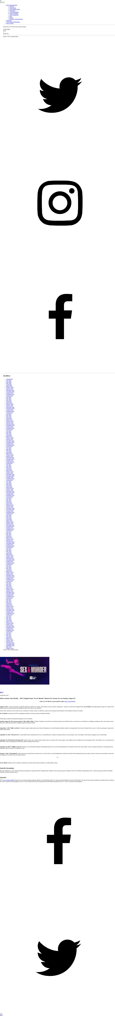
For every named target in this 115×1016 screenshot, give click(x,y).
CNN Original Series (14, 9)
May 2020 (8, 484)
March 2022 (9, 453)
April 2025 (9, 401)
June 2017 (8, 533)
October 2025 (9, 393)
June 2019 (8, 499)
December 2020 (10, 474)
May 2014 (8, 585)
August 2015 (9, 564)
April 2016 (9, 553)
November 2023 (10, 425)
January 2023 (9, 439)
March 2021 (9, 470)
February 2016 (10, 555)
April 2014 (9, 586)
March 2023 (9, 436)
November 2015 (10, 560)
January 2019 (9, 506)
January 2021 (9, 473)
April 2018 (9, 519)
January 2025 (9, 405)
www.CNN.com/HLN (9, 780)
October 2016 (9, 544)
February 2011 (9, 640)
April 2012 (9, 620)
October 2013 (9, 595)
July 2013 (8, 599)
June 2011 (8, 634)
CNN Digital (12, 8)
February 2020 (10, 488)
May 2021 (8, 467)
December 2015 (10, 558)
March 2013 (9, 605)
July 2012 (8, 616)
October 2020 (9, 477)
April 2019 (9, 502)
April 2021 (9, 469)
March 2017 (9, 537)
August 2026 (9, 379)
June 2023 (8, 432)
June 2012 (8, 617)
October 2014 (9, 578)
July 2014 (8, 582)
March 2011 (9, 638)
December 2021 (10, 457)
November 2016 (10, 543)
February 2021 (10, 471)
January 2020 (9, 490)
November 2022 (10, 442)
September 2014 (10, 579)
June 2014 (8, 584)
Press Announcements (11, 5)
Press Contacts (9, 23)
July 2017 (8, 532)
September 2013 (10, 596)
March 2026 (9, 386)
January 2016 (9, 557)
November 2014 (10, 576)
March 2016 (9, 554)
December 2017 (10, 525)
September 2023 (10, 428)
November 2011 (10, 627)
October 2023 (9, 426)
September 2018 (10, 512)
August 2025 (9, 396)
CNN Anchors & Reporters (13, 22)
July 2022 (8, 447)
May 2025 (8, 400)
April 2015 (9, 569)
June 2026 (8, 382)
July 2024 (8, 414)
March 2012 (9, 621)
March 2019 (9, 504)
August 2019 (9, 497)
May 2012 (8, 619)
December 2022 (10, 440)
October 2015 (9, 561)
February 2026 (10, 387)
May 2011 (8, 635)
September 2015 (10, 562)
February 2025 (10, 404)
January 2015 (9, 574)
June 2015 (8, 567)
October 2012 (9, 612)
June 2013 (8, 600)
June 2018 (8, 516)
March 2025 (9, 403)
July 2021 (8, 464)
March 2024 (9, 419)
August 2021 (9, 463)
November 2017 (10, 526)
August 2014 (9, 581)
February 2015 (10, 572)
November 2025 (10, 391)
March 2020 (9, 487)
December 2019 (10, 491)
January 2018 (9, 523)
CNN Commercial (13, 15)
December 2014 (10, 575)
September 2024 (10, 411)
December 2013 (10, 592)
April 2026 (9, 384)
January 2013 (9, 607)
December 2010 (10, 642)
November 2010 (10, 644)
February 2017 (10, 539)
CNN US (11, 6)
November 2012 (10, 610)
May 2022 (8, 450)
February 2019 (10, 505)
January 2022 (9, 456)
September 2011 (10, 630)
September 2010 (10, 645)
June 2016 (8, 550)
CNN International (14, 12)
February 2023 (10, 438)
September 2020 (10, 478)
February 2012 (10, 623)
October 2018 (9, 511)
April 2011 (9, 637)
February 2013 (10, 606)
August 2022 (9, 446)
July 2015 (8, 565)
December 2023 (10, 424)
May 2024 (8, 417)
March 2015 (9, 571)
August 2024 (9, 412)
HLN (10, 16)
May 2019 (8, 501)
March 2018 (9, 520)
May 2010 (8, 647)
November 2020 (10, 476)
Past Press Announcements (16, 19)
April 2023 (9, 435)
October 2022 (9, 443)
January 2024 (9, 422)
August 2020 (9, 480)
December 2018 (10, 508)
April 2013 (9, 603)
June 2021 (8, 466)
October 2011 (9, 628)
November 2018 (10, 509)
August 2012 (9, 614)
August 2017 (9, 530)
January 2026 (9, 389)
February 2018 (10, 522)
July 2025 (8, 397)
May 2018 (8, 518)
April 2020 (9, 485)
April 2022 (9, 452)
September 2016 (10, 546)
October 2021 (9, 460)
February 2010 (10, 648)
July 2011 (8, 633)
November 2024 (10, 408)
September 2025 (10, 394)
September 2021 (10, 461)
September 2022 (10, 445)
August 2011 (9, 631)
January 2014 (9, 591)
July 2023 (8, 431)
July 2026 (8, 380)
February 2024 (10, 421)
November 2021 (10, 459)
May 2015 (8, 568)
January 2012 (9, 624)
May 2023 (8, 433)
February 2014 (10, 589)
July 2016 (8, 548)
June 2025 (8, 398)
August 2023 (9, 429)
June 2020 (8, 483)
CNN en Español (13, 13)
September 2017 (10, 529)
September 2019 (10, 495)
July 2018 (8, 515)
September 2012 (10, 613)
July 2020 (8, 481)
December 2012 (10, 609)
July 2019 (8, 498)
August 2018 (9, 513)
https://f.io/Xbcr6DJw (70, 701)
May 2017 (8, 534)
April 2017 (9, 536)
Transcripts (9, 20)
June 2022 (8, 449)
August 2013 (9, 598)
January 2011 (9, 641)
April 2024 (9, 418)
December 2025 (10, 390)
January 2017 (9, 540)
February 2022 (10, 454)
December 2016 (10, 541)
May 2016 (8, 551)
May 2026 (8, 383)
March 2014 (9, 588)
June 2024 (8, 415)
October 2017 (9, 527)
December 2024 (10, 407)
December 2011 (10, 626)
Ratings (11, 17)
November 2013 (10, 593)
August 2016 (9, 547)
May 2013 (8, 602)
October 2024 (9, 410)
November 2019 (10, 492)
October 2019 (9, 494)
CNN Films (12, 10)
